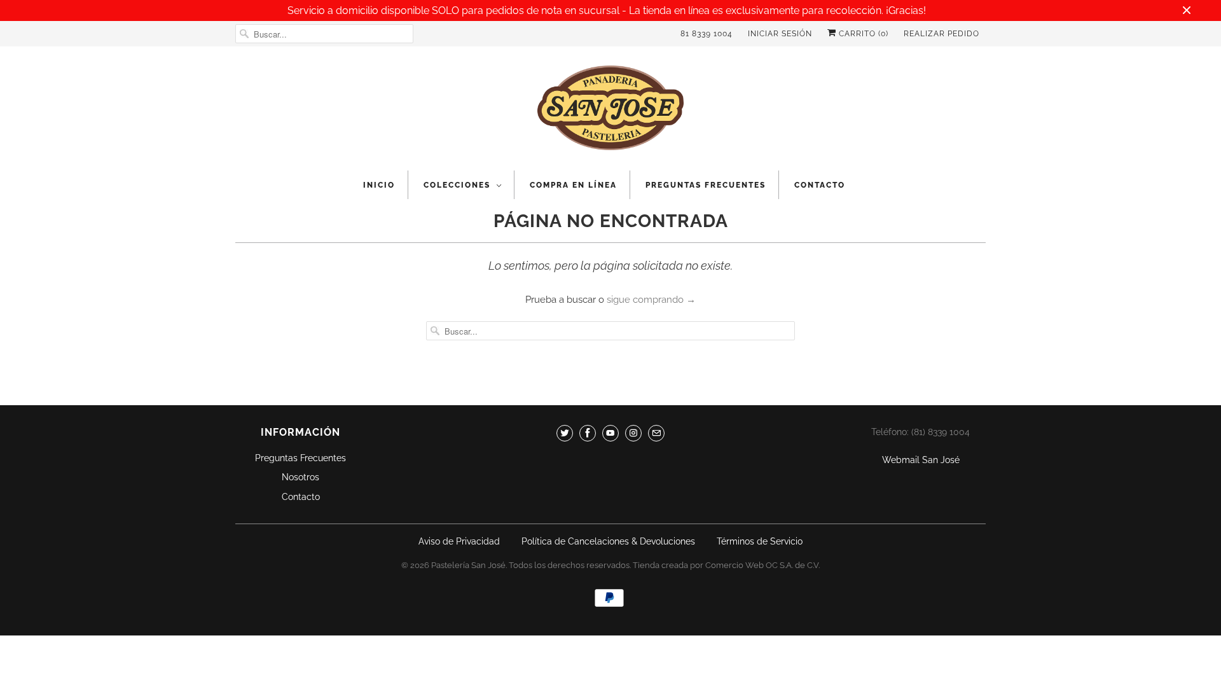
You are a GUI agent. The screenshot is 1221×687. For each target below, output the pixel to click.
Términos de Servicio (760, 541)
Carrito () (862, 33)
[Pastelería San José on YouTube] (610, 433)
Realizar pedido (941, 33)
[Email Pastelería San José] (656, 433)
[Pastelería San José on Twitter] (564, 433)
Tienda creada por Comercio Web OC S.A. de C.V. (726, 565)
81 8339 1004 (706, 33)
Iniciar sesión (780, 33)
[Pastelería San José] (610, 112)
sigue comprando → (651, 299)
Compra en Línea (573, 185)
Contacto (819, 185)
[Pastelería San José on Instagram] (633, 433)
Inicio (379, 185)
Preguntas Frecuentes (705, 185)
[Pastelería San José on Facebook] (587, 433)
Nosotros (300, 477)
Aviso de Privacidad (459, 541)
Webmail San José (921, 460)
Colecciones (457, 185)
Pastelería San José (468, 565)
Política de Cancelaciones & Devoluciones (608, 541)
